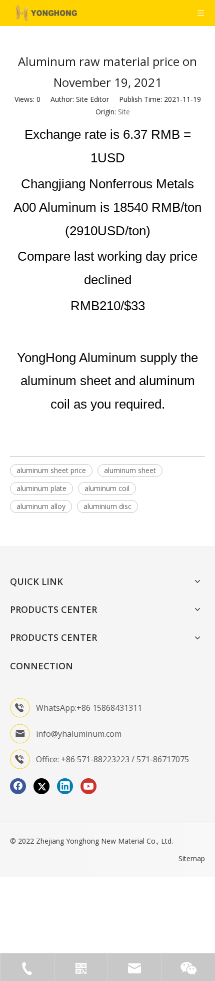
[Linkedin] (65, 786)
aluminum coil (107, 488)
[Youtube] (88, 786)
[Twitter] (42, 786)
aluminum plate (41, 488)
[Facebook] (18, 786)
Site (124, 111)
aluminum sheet (130, 470)
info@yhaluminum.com (79, 733)
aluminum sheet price (51, 470)
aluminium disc (108, 506)
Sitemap (191, 858)
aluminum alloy (41, 506)
